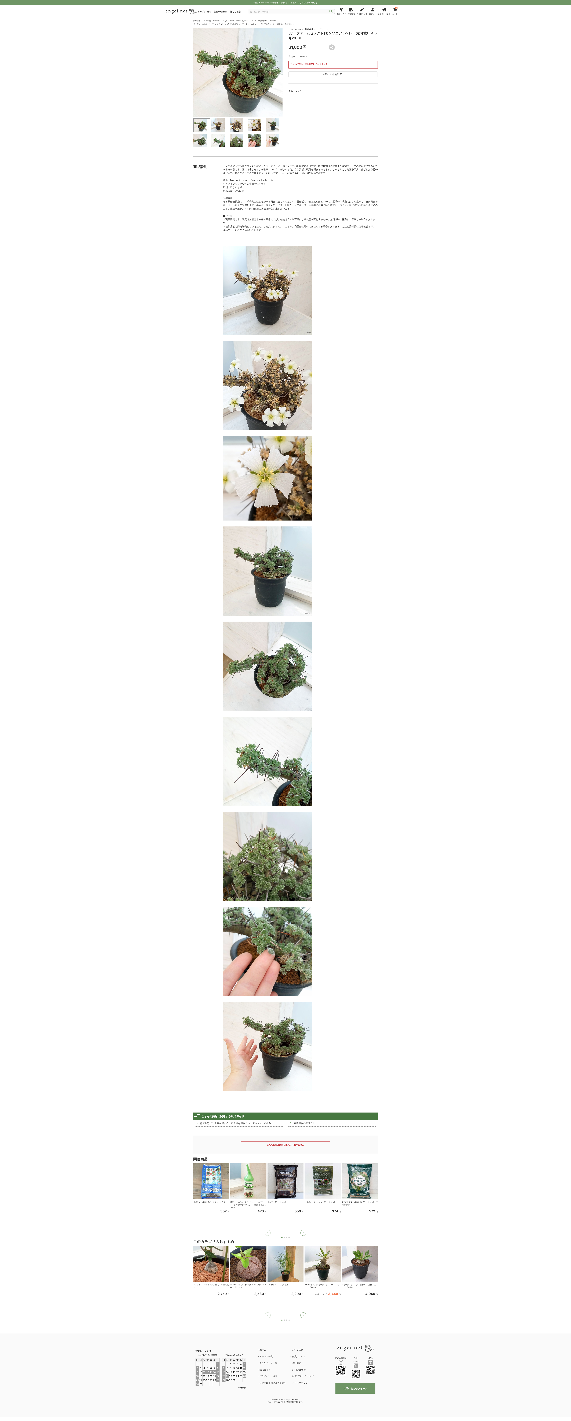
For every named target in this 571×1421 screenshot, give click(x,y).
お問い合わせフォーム (355, 1388)
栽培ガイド (265, 1369)
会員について (299, 1356)
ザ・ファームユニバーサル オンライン (208, 24)
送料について (294, 91)
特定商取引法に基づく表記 (272, 1382)
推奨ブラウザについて (303, 1376)
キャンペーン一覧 (268, 1363)
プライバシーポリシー (270, 1376)
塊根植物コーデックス (213, 20)
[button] (303, 1233)
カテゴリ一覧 (266, 1356)
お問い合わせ (299, 1369)
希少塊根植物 (232, 24)
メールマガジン (300, 1382)
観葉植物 (196, 20)
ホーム (262, 1349)
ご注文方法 (297, 1349)
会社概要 (296, 1363)
